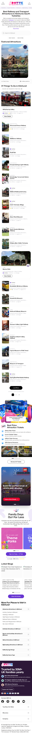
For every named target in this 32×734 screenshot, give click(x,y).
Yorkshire (3, 7)
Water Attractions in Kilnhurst (11, 640)
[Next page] (19, 394)
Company (5, 718)
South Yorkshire (11, 7)
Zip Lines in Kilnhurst (8, 624)
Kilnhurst (18, 7)
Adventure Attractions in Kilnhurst (12, 609)
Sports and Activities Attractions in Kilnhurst (12, 634)
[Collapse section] (28, 609)
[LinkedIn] (8, 701)
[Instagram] (18, 701)
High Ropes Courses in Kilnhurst (11, 617)
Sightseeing (25, 7)
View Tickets (12, 37)
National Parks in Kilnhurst (10, 619)
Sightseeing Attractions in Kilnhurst (13, 644)
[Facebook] (2, 701)
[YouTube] (23, 701)
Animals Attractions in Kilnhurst (12, 629)
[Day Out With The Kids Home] (16, 3)
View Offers (20, 37)
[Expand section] (28, 629)
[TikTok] (13, 701)
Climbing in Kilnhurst (8, 614)
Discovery (5, 712)
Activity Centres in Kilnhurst (10, 612)
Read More (16, 28)
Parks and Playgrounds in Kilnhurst (12, 621)
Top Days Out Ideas (8, 707)
